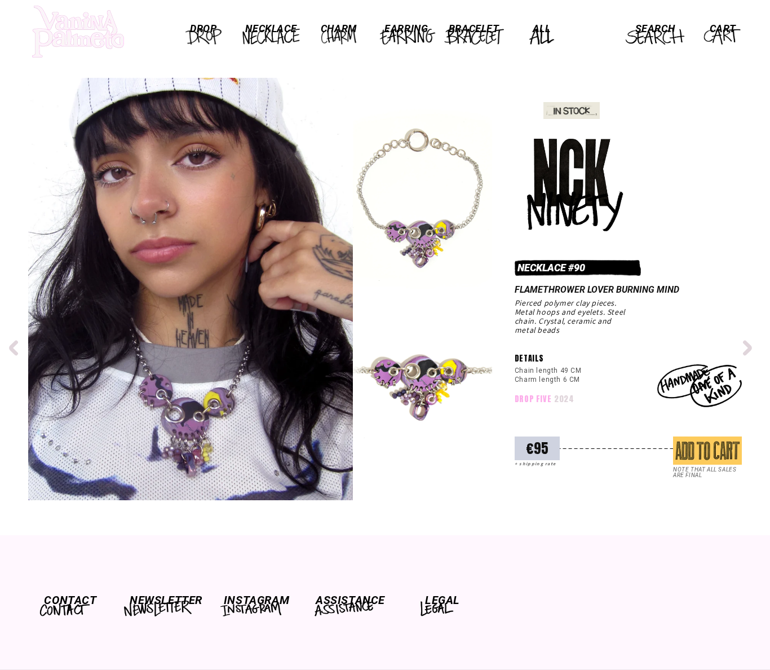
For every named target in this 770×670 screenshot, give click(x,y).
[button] (203, 29)
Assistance (349, 600)
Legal (442, 600)
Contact (70, 600)
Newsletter (163, 600)
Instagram (256, 600)
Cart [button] (723, 28)
